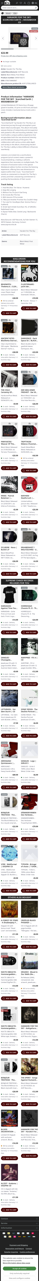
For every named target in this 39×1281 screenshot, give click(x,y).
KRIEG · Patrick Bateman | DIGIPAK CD (7, 497)
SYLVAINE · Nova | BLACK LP (9, 548)
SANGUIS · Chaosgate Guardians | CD (8, 658)
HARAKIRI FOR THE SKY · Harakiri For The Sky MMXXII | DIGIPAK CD (29, 1130)
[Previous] (2, 38)
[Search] (35, 8)
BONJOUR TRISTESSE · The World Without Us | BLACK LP (9, 1079)
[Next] (36, 38)
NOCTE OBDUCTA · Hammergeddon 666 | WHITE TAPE (9, 1027)
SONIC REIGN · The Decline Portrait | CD (29, 710)
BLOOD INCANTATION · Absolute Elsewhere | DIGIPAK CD (7, 1130)
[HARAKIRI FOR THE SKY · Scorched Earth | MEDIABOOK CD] (19, 38)
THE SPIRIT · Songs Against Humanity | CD (29, 1079)
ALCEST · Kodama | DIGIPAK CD (9, 1184)
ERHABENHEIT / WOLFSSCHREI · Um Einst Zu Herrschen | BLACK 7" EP (29, 548)
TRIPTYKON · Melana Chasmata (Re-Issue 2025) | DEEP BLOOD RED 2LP (29, 443)
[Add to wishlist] (16, 267)
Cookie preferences (27, 1252)
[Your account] (25, 3)
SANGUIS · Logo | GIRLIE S (28, 762)
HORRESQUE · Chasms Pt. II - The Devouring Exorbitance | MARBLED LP (29, 607)
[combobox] (17, 8)
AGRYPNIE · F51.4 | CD (29, 658)
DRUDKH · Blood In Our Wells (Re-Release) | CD (29, 973)
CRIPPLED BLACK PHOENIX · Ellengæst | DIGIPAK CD (28, 921)
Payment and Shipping (19, 1245)
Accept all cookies (19, 1268)
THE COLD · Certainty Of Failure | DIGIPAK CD (8, 391)
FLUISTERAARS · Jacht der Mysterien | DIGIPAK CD (28, 285)
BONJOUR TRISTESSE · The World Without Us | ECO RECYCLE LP (9, 813)
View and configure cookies (19, 1278)
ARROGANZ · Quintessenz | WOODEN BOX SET (9, 762)
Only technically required (19, 1273)
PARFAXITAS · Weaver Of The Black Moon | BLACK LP (7, 443)
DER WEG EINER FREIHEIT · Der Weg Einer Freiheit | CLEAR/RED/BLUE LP (29, 391)
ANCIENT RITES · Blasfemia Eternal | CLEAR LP (9, 339)
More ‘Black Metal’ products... (14, 87)
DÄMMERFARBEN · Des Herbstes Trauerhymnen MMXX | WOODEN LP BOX (29, 813)
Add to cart (10, 313)
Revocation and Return (15, 1248)
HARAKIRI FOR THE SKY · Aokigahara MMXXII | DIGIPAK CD (29, 1027)
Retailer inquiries (11, 1252)
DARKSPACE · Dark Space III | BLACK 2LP (29, 339)
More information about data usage (16, 1263)
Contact (29, 1248)
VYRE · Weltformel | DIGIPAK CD (9, 865)
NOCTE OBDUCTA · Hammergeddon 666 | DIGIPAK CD (9, 973)
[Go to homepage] (7, 3)
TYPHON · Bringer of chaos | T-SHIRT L (29, 865)
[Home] (3, 13)
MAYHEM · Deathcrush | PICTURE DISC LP (28, 497)
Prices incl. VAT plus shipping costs (14, 56)
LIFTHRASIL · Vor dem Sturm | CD (8, 710)
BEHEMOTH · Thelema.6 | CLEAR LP (9, 285)
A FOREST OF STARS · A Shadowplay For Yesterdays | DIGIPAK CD (9, 921)
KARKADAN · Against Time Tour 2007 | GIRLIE (9, 607)
